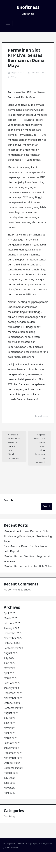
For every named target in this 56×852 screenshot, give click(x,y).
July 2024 (9, 658)
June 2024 (10, 663)
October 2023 (12, 703)
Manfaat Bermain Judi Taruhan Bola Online (28, 566)
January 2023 (11, 747)
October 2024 (12, 643)
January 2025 (11, 628)
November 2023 (13, 698)
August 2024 (11, 653)
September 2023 (13, 707)
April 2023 (9, 732)
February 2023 (12, 742)
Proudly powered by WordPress (16, 843)
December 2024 (13, 633)
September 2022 (13, 767)
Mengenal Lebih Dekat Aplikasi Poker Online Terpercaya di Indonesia (39, 448)
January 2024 (11, 688)
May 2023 (9, 727)
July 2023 (9, 717)
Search (8, 500)
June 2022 (9, 782)
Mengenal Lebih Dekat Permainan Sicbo (26, 531)
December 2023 (13, 693)
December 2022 (13, 752)
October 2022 (12, 762)
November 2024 (13, 638)
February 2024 (12, 683)
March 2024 (10, 678)
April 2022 (9, 792)
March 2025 (10, 618)
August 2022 (11, 772)
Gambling (12, 76)
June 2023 (9, 722)
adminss (35, 72)
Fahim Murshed (12, 847)
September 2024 (13, 648)
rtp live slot (43, 416)
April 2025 (9, 613)
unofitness (28, 7)
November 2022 (13, 757)
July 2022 (9, 777)
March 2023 (10, 737)
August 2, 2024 (18, 72)
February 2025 (12, 623)
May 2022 (9, 787)
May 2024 (9, 668)
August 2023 (11, 712)
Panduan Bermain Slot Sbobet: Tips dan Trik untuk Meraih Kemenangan (14, 446)
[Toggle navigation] (8, 23)
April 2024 (9, 673)
